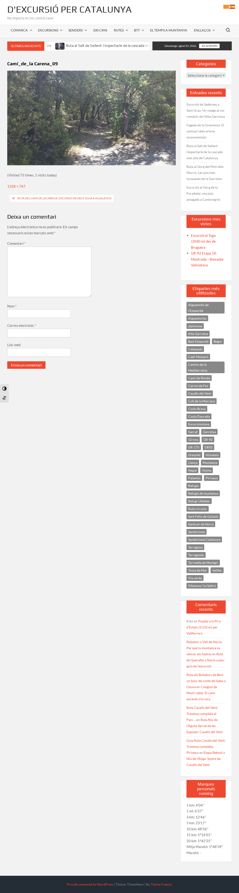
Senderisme (196, 532)
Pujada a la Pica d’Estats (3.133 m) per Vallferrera (203, 627)
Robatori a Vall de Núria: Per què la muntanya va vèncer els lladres (204, 648)
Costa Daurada (199, 416)
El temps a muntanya (168, 30)
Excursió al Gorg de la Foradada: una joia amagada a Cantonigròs (203, 193)
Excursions (48, 30)
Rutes (119, 30)
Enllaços (202, 30)
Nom (12, 306)
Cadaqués (195, 349)
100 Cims (100, 30)
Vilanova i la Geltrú (202, 586)
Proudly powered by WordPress (90, 884)
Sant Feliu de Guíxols (203, 516)
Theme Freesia (161, 884)
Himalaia (212, 455)
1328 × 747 (16, 186)
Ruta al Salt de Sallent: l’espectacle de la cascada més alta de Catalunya (107, 46)
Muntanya (210, 463)
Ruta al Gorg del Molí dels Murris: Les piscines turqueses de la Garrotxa (205, 173)
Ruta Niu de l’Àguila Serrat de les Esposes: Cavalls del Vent (204, 726)
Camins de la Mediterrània (197, 367)
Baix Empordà (198, 341)
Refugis (193, 486)
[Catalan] (226, 6)
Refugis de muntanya (203, 493)
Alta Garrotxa (198, 334)
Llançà (192, 463)
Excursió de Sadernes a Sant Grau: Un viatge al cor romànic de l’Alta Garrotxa (205, 110)
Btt (137, 30)
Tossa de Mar (197, 570)
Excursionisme (198, 424)
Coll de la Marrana (201, 401)
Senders (75, 30)
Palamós (194, 478)
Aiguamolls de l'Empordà (198, 308)
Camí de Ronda (199, 378)
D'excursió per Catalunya (69, 9)
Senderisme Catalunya (204, 539)
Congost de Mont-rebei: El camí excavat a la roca (201, 693)
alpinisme (195, 326)
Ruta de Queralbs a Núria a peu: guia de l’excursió (205, 660)
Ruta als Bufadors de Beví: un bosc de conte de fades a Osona (206, 681)
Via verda (195, 578)
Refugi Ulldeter (199, 501)
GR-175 (193, 447)
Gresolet (194, 455)
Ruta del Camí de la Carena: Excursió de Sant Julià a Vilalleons (64, 198)
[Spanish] (232, 6)
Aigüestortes (197, 318)
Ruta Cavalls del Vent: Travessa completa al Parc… (202, 714)
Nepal (192, 470)
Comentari (16, 243)
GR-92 (208, 439)
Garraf (193, 432)
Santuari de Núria (201, 524)
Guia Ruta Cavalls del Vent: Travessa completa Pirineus (205, 746)
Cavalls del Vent (199, 393)
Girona (193, 439)
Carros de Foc (198, 386)
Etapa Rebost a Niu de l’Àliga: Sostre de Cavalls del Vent (205, 759)
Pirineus (212, 478)
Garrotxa (209, 432)
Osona (206, 470)
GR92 (208, 447)
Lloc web (14, 345)
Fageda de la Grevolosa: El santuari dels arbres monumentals (205, 131)
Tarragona (195, 547)
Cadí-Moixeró (198, 357)
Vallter (217, 570)
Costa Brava (197, 409)
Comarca (19, 30)
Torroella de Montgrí (203, 563)
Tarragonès (196, 555)
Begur (218, 341)
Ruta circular (197, 509)
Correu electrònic (21, 325)
